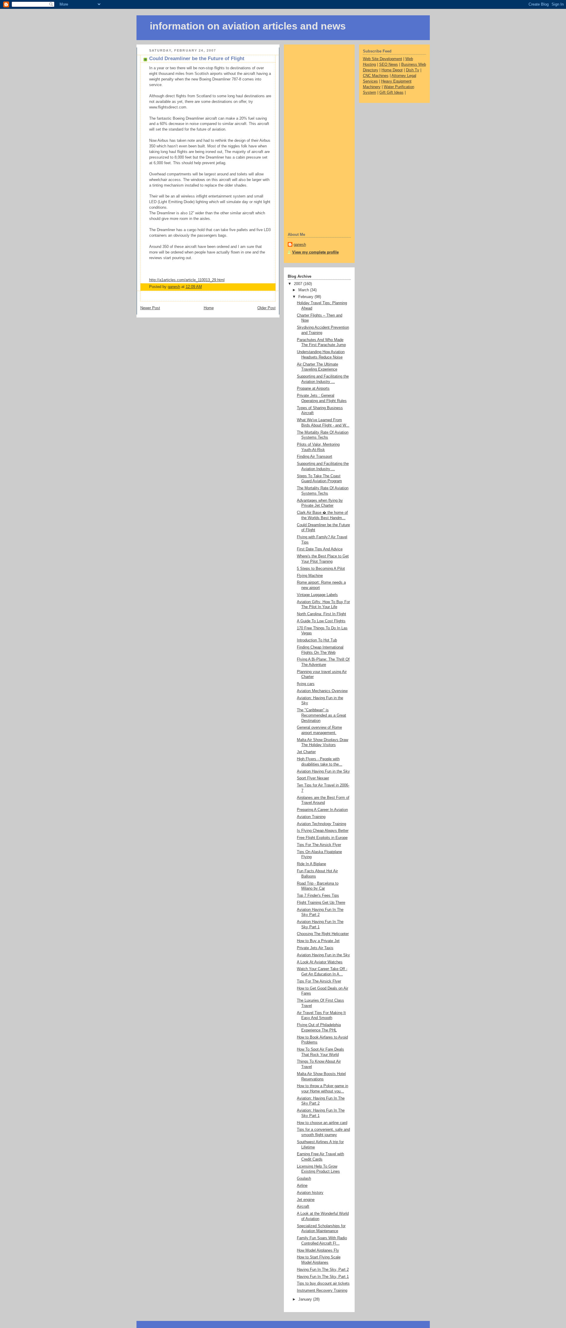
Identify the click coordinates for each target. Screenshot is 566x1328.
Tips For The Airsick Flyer (319, 845)
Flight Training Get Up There (321, 903)
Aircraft (303, 1206)
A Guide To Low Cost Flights (321, 621)
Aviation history (310, 1193)
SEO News (388, 64)
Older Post (266, 308)
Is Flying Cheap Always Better (322, 831)
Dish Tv (412, 70)
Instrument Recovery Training (322, 1290)
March (304, 290)
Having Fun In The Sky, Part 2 (323, 1270)
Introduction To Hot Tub (317, 640)
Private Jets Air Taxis (315, 948)
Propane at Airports (313, 388)
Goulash (304, 1178)
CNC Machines (376, 76)
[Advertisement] (311, 137)
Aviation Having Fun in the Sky (323, 771)
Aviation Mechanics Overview (322, 691)
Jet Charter (306, 752)
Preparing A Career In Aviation (322, 810)
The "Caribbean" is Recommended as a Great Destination (321, 715)
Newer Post (150, 308)
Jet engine (306, 1200)
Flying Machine (310, 576)
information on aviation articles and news (248, 26)
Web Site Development (382, 59)
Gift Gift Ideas (391, 92)
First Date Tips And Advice (320, 549)
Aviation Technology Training (321, 824)
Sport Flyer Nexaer (313, 778)
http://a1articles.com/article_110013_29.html (187, 280)
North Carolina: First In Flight (321, 614)
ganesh (300, 245)
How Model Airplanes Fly (318, 1250)
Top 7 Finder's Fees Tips (318, 895)
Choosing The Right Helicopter (323, 934)
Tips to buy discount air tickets (323, 1283)
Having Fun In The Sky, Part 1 (323, 1277)
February (306, 297)
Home (209, 308)
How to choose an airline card (322, 1123)
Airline (302, 1186)
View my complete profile (315, 252)
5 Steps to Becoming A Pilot (321, 569)
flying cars (306, 684)
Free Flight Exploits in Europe (322, 838)
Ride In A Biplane (311, 864)
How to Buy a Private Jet (318, 941)
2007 (298, 284)
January (305, 1299)
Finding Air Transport (314, 457)
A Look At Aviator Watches (320, 962)
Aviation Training (311, 817)
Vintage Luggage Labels (317, 595)
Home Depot (392, 70)
